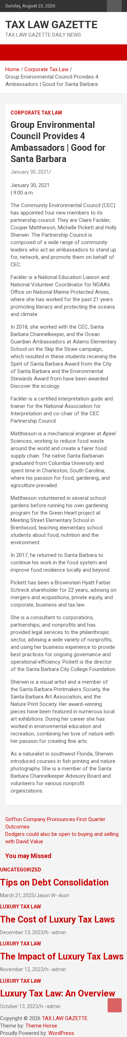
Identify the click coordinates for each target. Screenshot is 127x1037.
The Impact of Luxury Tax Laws (61, 956)
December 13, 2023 (21, 932)
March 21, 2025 (17, 895)
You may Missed (28, 855)
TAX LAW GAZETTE (51, 24)
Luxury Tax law (20, 906)
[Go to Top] (115, 1005)
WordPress (61, 1033)
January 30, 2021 (30, 172)
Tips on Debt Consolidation (55, 882)
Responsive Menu (114, 6)
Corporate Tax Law (36, 113)
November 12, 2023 (21, 969)
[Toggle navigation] (14, 52)
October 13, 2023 (19, 1006)
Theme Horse (41, 1026)
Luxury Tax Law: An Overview (57, 993)
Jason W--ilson (52, 895)
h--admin (56, 932)
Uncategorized (20, 870)
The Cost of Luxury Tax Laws (57, 919)
